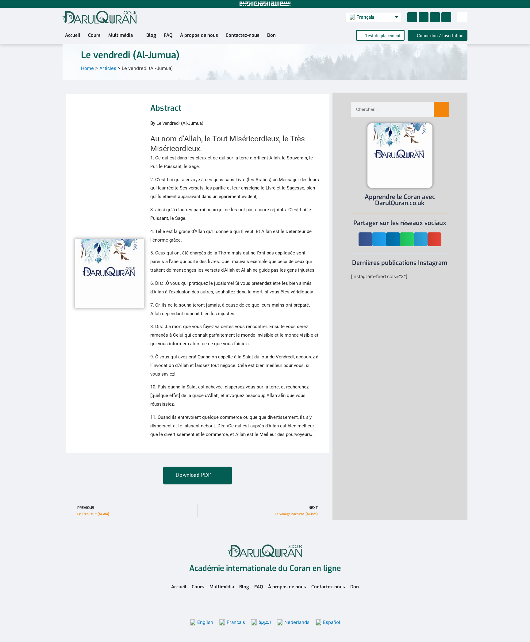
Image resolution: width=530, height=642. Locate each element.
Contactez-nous (242, 35)
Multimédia (120, 35)
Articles (107, 68)
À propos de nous (199, 35)
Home (87, 68)
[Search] (441, 109)
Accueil (72, 35)
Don (271, 35)
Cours (94, 35)
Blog (151, 35)
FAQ (168, 35)
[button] (462, 17)
